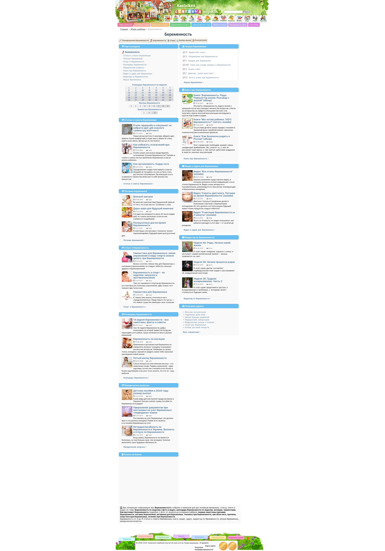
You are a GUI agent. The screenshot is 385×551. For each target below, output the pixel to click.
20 (163, 93)
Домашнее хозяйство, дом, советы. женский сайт (207, 19)
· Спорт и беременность (133, 61)
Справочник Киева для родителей (183, 19)
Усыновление (201, 40)
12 (156, 90)
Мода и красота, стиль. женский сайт (199, 19)
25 (149, 95)
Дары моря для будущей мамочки (153, 208)
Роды (172, 40)
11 (149, 90)
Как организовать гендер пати (151, 164)
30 (136, 98)
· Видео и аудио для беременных (137, 73)
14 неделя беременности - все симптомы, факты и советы (151, 321)
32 (149, 98)
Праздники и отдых (238, 25)
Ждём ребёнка (125, 25)
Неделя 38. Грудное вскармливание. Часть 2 (208, 280)
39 (149, 100)
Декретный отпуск (197, 52)
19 (156, 93)
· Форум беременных (131, 79)
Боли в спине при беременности (204, 77)
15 (129, 93)
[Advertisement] (233, 4)
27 (163, 95)
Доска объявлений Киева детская (217, 537)
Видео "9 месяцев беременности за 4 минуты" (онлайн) (214, 213)
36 (129, 100)
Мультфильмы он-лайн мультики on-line (263, 19)
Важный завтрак (143, 196)
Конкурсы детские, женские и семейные (199, 537)
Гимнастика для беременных (150, 291)
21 (170, 93)
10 (143, 90)
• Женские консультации (194, 312)
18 (149, 93)
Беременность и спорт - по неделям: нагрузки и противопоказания (149, 275)
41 (163, 100)
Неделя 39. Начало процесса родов (214, 262)
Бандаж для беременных (199, 61)
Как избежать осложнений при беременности (151, 146)
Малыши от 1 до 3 (160, 25)
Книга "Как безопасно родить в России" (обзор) (212, 137)
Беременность (159, 40)
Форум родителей (181, 536)
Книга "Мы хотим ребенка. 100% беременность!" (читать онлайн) (213, 120)
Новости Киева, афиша (231, 18)
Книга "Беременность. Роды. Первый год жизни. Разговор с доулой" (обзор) (211, 98)
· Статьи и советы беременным (136, 55)
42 (170, 100)
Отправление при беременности (203, 56)
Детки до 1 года (142, 25)
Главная (124, 29)
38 (143, 100)
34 (163, 98)
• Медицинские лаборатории (196, 320)
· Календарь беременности (134, 64)
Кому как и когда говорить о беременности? (211, 65)
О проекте (204, 543)
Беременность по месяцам (149, 339)
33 (156, 98)
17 (143, 93)
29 (129, 98)
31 (143, 98)
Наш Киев (254, 25)
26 (156, 95)
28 (170, 95)
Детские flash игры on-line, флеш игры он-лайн (247, 18)
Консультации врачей (145, 536)
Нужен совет (194, 69)
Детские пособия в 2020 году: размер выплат (151, 392)
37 (136, 100)
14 (170, 90)
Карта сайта (210, 546)
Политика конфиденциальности (204, 548)
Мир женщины (219, 25)
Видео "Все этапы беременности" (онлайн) (213, 172)
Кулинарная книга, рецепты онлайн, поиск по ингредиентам (191, 19)
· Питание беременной (132, 58)
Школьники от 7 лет (201, 25)
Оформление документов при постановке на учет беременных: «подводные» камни (152, 410)
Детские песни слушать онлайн (255, 18)
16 (136, 93)
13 (163, 90)
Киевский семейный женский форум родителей (167, 19)
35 (170, 98)
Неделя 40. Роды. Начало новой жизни (212, 244)
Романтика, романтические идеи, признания (223, 18)
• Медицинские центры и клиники (198, 322)
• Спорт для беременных (194, 325)
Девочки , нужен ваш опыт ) (201, 73)
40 (156, 100)
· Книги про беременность (134, 70)
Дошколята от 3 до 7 (180, 25)
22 (129, 95)
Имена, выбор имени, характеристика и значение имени (239, 19)
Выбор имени (185, 40)
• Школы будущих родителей (196, 317)
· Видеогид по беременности (135, 76)
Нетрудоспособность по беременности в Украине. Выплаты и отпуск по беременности (153, 429)
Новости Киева (127, 539)
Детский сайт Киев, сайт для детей (175, 18)
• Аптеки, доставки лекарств (196, 327)
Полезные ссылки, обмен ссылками (236, 538)
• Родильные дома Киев (194, 314)
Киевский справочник (163, 537)
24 (143, 95)
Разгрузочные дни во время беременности (149, 224)
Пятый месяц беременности (149, 358)
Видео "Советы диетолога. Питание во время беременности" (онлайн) (214, 194)
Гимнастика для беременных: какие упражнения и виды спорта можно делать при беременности (154, 256)
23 (136, 95)
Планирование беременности (135, 40)
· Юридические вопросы (133, 67)
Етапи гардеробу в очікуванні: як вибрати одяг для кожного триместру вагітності (152, 128)
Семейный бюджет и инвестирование (215, 18)
